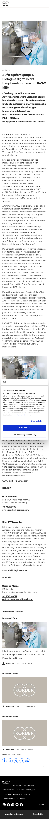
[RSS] (4, 804)
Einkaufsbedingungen (25, 790)
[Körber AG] (6, 781)
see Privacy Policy (21, 415)
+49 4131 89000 (9, 507)
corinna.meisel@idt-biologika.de (17, 599)
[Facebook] (8, 804)
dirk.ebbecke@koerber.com (15, 510)
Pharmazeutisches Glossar (14, 799)
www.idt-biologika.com (13, 570)
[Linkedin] (12, 804)
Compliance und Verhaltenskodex (17, 794)
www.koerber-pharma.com (15, 481)
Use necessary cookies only (24, 435)
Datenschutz (8, 790)
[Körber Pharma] (5, 4)
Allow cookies (24, 428)
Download (9, 663)
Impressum (16, 785)
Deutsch (41, 804)
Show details (36, 421)
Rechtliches (29, 785)
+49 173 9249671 (9, 596)
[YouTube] (17, 804)
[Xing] (21, 804)
